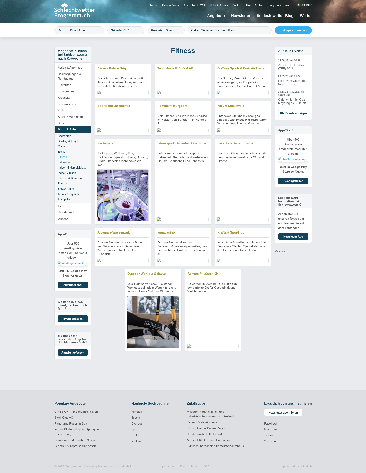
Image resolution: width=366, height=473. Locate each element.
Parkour (62, 183)
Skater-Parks (66, 188)
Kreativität (64, 97)
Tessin (136, 417)
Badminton (64, 135)
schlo (135, 435)
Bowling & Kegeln (68, 141)
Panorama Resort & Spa (70, 423)
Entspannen (66, 91)
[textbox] (85, 30)
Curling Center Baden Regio (206, 428)
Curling (62, 146)
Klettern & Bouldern (70, 178)
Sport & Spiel (67, 129)
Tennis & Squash (68, 194)
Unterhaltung (66, 212)
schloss (136, 441)
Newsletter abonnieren (283, 412)
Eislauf (62, 151)
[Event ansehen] (293, 64)
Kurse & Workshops (71, 116)
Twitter (268, 435)
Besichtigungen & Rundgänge (69, 76)
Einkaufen (64, 85)
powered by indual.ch (297, 466)
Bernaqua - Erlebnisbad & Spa (74, 440)
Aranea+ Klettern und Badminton (209, 440)
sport (135, 429)
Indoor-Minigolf (67, 172)
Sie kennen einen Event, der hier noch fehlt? (72, 305)
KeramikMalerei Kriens (202, 422)
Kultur (62, 110)
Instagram (271, 429)
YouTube (270, 441)
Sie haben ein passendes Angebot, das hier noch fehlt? (73, 339)
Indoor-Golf (64, 162)
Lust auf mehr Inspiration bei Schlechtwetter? (290, 201)
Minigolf (137, 411)
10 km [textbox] (168, 30)
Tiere (61, 206)
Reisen (62, 123)
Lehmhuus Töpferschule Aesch (75, 446)
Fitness (62, 157)
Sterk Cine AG (63, 417)
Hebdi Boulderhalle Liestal (204, 434)
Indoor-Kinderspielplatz (72, 167)
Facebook (270, 423)
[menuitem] (153, 5)
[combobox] (79, 30)
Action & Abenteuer (70, 67)
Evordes (137, 423)
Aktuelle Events (290, 51)
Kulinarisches (67, 104)
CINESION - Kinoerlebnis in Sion (76, 411)
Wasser (63, 218)
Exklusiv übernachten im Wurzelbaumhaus (215, 446)
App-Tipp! (65, 234)
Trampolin (64, 199)
